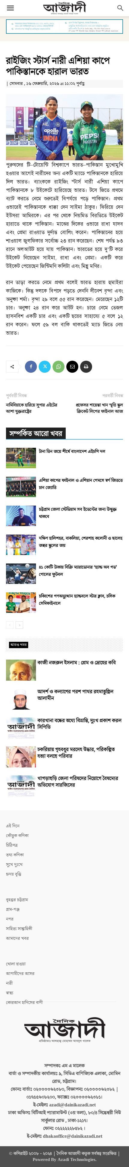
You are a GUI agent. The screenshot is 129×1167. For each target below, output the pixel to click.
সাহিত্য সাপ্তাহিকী (19, 929)
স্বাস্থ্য (9, 993)
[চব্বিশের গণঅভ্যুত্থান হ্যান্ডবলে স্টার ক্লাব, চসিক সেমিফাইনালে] (21, 602)
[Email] (72, 367)
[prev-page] (10, 625)
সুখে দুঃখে (14, 864)
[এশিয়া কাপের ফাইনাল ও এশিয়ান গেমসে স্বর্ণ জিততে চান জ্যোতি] (21, 487)
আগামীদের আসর (20, 974)
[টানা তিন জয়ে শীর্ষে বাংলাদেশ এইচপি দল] (21, 458)
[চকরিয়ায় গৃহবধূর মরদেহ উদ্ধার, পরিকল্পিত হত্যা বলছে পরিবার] (21, 756)
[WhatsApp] (58, 367)
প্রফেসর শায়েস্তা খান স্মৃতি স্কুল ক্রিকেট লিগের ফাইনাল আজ (99, 408)
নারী (9, 983)
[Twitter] (45, 367)
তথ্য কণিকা (15, 855)
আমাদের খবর (17, 938)
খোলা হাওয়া (16, 964)
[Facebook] (31, 367)
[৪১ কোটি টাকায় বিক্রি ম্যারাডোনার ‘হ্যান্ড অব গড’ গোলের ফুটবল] (21, 573)
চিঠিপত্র (12, 845)
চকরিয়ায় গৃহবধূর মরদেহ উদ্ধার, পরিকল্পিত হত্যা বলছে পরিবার (76, 753)
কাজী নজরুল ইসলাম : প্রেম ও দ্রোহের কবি (77, 663)
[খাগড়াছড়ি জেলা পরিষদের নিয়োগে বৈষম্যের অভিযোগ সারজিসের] (21, 785)
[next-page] (19, 625)
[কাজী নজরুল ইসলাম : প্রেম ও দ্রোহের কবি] (21, 670)
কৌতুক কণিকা (17, 836)
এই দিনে (13, 826)
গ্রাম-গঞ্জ (13, 909)
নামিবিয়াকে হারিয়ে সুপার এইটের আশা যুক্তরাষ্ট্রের (31, 408)
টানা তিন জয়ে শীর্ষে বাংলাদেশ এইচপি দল (72, 451)
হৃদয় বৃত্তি (13, 874)
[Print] (86, 367)
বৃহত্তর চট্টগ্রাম (17, 900)
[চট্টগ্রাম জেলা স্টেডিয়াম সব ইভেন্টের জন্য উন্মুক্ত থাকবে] (21, 516)
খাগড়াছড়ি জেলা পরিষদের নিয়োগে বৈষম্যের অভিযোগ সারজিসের (78, 782)
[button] (10, 8)
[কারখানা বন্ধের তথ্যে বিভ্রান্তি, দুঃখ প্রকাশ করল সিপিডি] (21, 728)
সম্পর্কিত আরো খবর (36, 434)
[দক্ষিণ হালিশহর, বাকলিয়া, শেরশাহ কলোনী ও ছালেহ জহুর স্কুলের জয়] (21, 545)
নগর (10, 919)
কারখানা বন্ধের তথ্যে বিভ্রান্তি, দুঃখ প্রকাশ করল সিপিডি (80, 724)
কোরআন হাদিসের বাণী (24, 1002)
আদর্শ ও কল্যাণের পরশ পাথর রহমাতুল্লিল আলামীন (75, 695)
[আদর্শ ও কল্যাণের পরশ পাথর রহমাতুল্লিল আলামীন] (21, 699)
